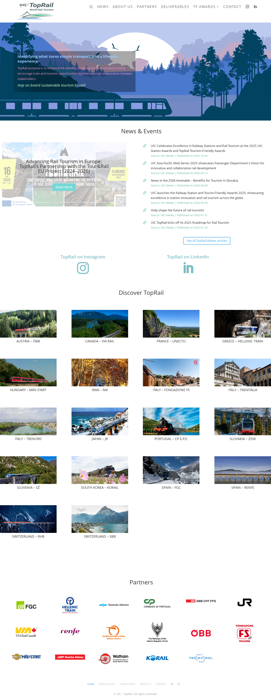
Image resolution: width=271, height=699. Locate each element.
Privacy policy (107, 684)
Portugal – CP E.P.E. (171, 439)
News (103, 6)
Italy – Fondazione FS (171, 390)
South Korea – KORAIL (99, 487)
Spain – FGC (171, 487)
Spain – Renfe (242, 487)
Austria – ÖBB (28, 341)
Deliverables (175, 6)
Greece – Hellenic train (242, 341)
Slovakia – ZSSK (243, 439)
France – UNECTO (171, 341)
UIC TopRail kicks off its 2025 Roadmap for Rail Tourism (190, 222)
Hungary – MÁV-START (28, 390)
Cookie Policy (128, 684)
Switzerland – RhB (28, 536)
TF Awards (204, 6)
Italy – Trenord (28, 439)
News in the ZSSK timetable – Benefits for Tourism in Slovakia (194, 180)
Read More (64, 187)
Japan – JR (100, 439)
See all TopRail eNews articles (207, 241)
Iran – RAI (100, 390)
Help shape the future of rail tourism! (177, 210)
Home (90, 684)
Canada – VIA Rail (99, 341)
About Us (123, 6)
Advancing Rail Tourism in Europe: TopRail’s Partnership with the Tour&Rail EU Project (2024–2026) (64, 166)
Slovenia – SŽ (28, 487)
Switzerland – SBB (100, 536)
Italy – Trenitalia (242, 390)
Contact (232, 6)
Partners (147, 6)
